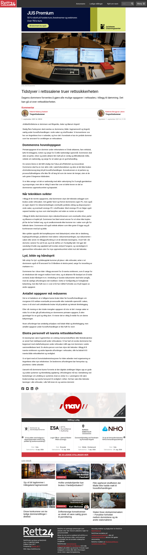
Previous (23, 437)
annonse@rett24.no (98, 537)
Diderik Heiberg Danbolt (39, 112)
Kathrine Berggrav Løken (114, 112)
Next (124, 437)
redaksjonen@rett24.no (100, 535)
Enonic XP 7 (36, 546)
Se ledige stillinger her (73, 455)
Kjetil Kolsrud (96, 531)
